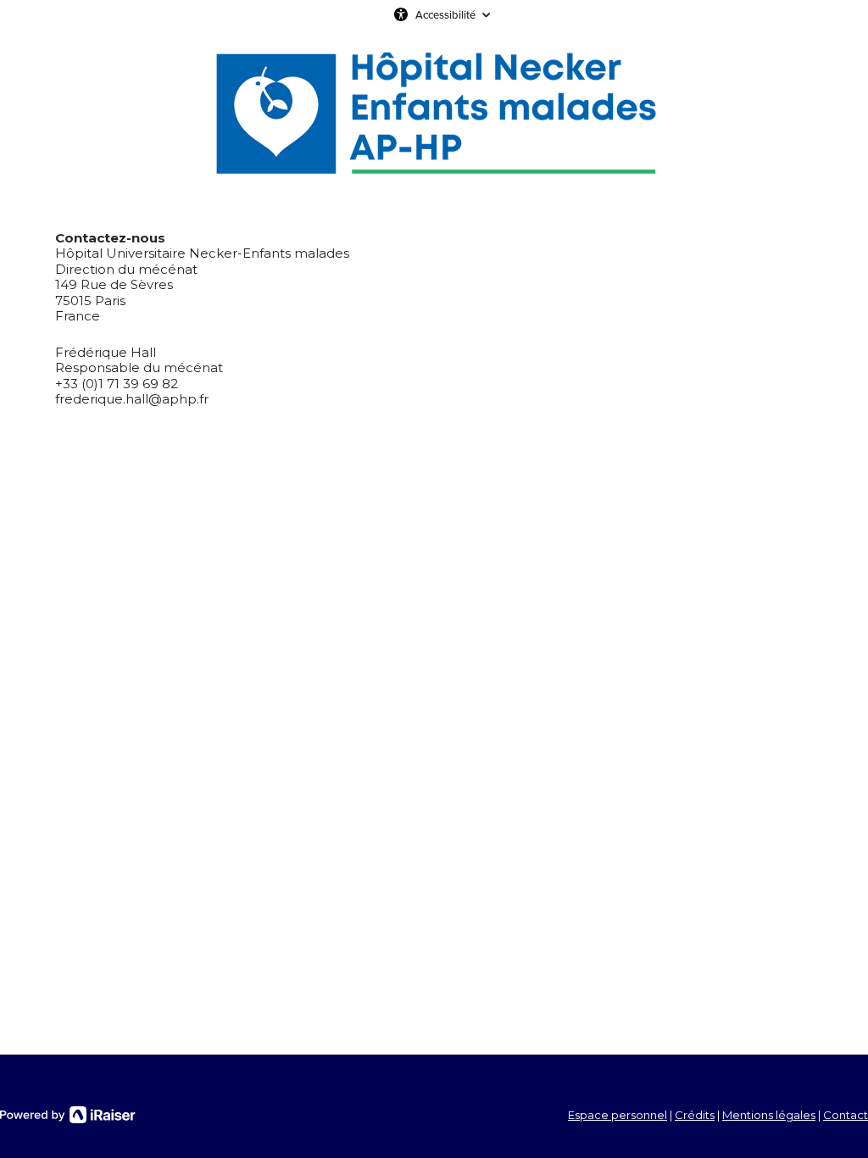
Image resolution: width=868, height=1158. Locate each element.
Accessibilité (445, 14)
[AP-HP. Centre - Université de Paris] (434, 114)
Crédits (695, 1115)
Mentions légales (768, 1115)
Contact (845, 1115)
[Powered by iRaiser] (68, 1115)
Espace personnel (617, 1115)
